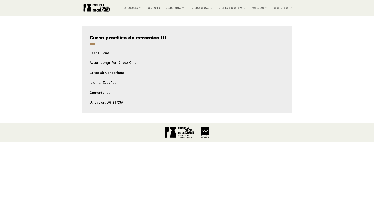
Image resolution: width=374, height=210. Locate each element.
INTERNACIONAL (199, 7)
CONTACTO (153, 7)
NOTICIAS (258, 7)
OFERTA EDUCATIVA (230, 7)
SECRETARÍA (173, 7)
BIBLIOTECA (280, 7)
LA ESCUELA (131, 7)
